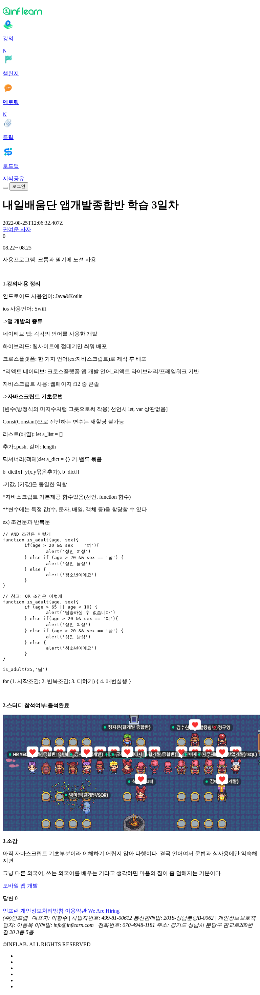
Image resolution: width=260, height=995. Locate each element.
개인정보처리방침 (42, 911)
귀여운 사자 (17, 229)
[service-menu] (5, 188)
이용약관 (76, 911)
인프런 (11, 911)
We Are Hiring (104, 911)
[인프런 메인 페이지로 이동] (130, 11)
